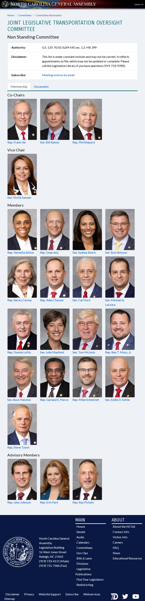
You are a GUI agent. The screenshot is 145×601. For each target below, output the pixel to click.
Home (10, 15)
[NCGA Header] (53, 4)
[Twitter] (125, 596)
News (116, 553)
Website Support (50, 594)
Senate (80, 532)
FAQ (116, 547)
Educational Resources (127, 558)
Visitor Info (120, 537)
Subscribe (72, 594)
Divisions (82, 563)
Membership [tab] (19, 86)
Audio (80, 537)
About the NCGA (124, 526)
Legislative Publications (83, 571)
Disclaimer (12, 594)
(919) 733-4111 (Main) (54, 561)
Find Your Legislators (90, 579)
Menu (138, 4)
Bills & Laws (84, 558)
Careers (118, 542)
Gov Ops (82, 553)
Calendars (82, 542)
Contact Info (121, 532)
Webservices (91, 594)
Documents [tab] (41, 86)
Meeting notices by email (58, 75)
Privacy (29, 594)
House (80, 526)
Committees (25, 15)
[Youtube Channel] (136, 596)
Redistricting (84, 584)
